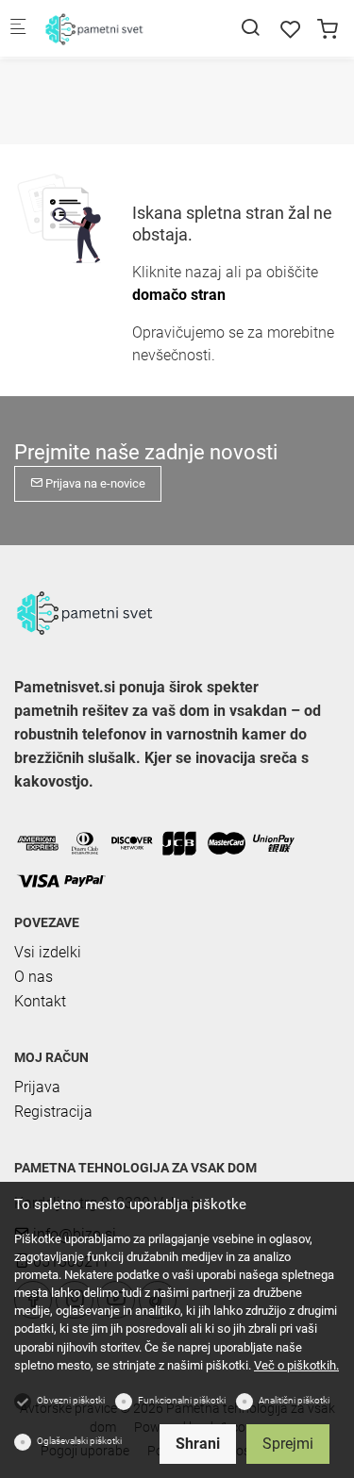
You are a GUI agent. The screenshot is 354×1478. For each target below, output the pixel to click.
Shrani (198, 1444)
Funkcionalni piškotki (182, 1400)
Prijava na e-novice (93, 483)
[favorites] (290, 30)
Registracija (53, 1112)
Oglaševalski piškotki (79, 1441)
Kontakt (40, 1001)
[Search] (250, 28)
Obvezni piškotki (71, 1400)
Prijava (37, 1087)
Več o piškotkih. (296, 1365)
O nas (33, 977)
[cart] (327, 30)
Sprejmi (287, 1444)
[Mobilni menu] (18, 28)
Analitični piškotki (294, 1400)
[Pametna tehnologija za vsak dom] (118, 28)
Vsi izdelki (47, 952)
